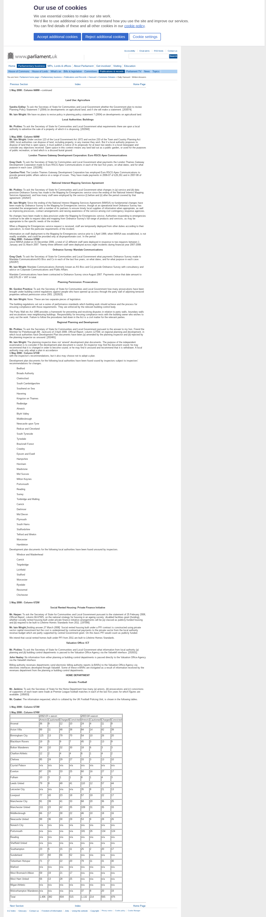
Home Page (139, 84)
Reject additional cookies (105, 37)
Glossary (22, 911)
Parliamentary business (31, 65)
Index (78, 84)
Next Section (17, 906)
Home (12, 65)
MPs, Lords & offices (59, 65)
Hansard (92, 77)
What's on (56, 71)
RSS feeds (158, 51)
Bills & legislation (73, 71)
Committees (91, 71)
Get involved (103, 65)
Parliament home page (29, 77)
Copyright (94, 911)
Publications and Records (75, 77)
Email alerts (145, 51)
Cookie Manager (134, 911)
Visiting (117, 65)
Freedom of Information (52, 911)
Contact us (172, 51)
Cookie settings (145, 37)
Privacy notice (107, 911)
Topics (156, 71)
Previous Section (19, 84)
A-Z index (11, 911)
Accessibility (129, 51)
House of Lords (40, 71)
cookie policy (134, 26)
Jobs (67, 911)
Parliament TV (133, 71)
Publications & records (112, 71)
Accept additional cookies (57, 37)
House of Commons (19, 71)
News (147, 71)
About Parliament (84, 65)
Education (130, 65)
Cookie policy (120, 911)
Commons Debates (106, 77)
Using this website (80, 911)
